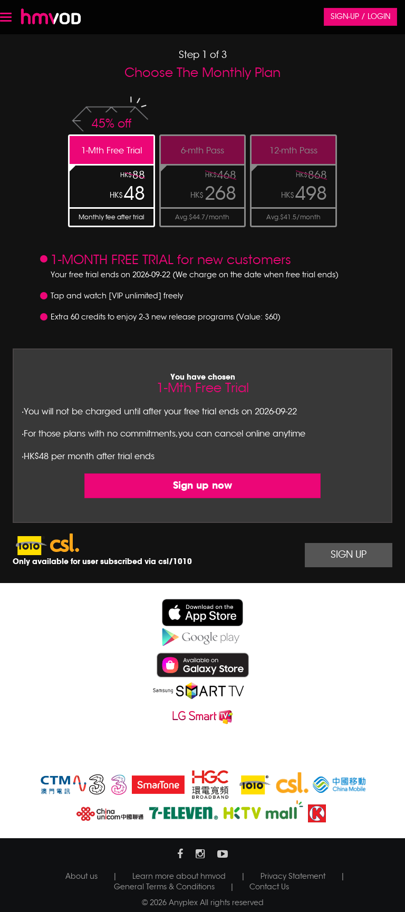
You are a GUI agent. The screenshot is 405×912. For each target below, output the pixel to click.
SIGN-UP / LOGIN (360, 16)
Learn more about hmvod (179, 876)
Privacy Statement (293, 876)
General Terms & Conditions (164, 886)
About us (81, 876)
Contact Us (269, 886)
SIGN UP (349, 554)
